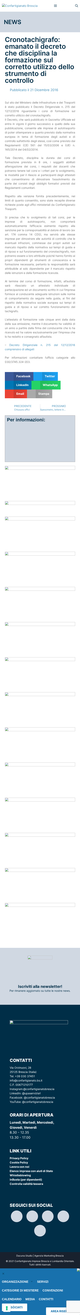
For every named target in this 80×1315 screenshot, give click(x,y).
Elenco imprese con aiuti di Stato (31, 1171)
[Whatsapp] (63, 1216)
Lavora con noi (19, 1166)
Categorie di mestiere (20, 1290)
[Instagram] (17, 1216)
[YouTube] (40, 1231)
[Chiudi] (3, 1274)
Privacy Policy (19, 1158)
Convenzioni (53, 1290)
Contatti (46, 1299)
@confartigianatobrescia (38, 1089)
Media (30, 1299)
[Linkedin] (32, 1216)
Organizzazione (15, 1281)
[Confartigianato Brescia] (19, 5)
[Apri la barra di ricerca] (76, 6)
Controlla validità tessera (26, 1183)
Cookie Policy (19, 1162)
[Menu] (55, 6)
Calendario (12, 1299)
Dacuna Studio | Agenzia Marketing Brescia (40, 1255)
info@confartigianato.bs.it (26, 1080)
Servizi (42, 1281)
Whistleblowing (20, 1175)
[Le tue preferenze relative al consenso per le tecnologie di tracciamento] (6, 1308)
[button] (19, 376)
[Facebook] (48, 1216)
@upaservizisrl (31, 1093)
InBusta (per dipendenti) (26, 1179)
